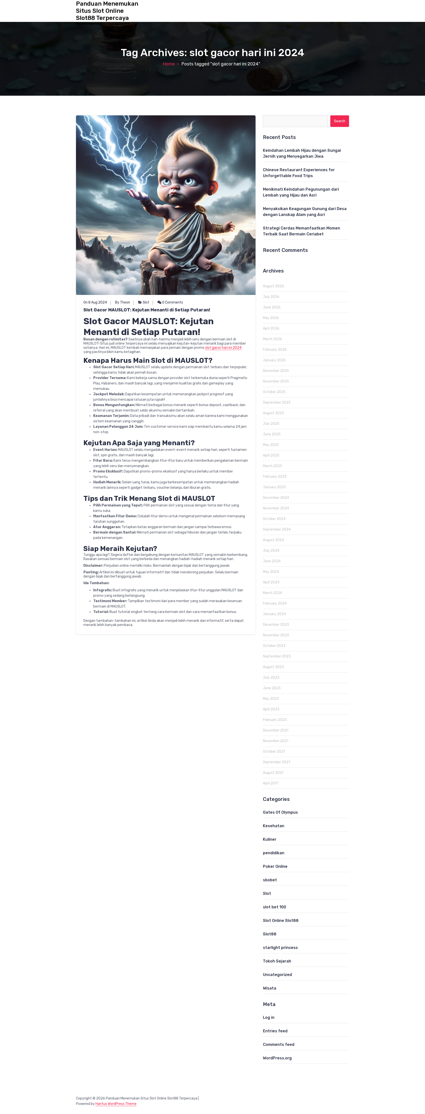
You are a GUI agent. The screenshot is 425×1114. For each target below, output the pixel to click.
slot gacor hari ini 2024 (223, 348)
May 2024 (271, 572)
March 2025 (272, 466)
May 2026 (271, 318)
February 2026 (275, 350)
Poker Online (275, 866)
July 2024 (271, 551)
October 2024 (274, 519)
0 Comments (172, 302)
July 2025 (271, 424)
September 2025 (277, 402)
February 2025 (275, 476)
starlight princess (280, 947)
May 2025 (271, 445)
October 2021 (274, 751)
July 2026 (271, 297)
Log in (268, 1017)
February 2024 (275, 603)
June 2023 (272, 688)
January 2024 (274, 614)
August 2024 (273, 540)
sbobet (270, 880)
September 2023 (277, 656)
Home (169, 64)
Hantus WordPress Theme (116, 1104)
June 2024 (272, 561)
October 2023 (274, 646)
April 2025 (271, 455)
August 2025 (273, 413)
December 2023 (276, 625)
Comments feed (278, 1044)
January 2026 (274, 360)
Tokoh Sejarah (277, 961)
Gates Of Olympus (280, 812)
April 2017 (270, 783)
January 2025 (274, 487)
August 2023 (273, 667)
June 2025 (272, 434)
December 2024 (276, 498)
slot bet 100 (274, 907)
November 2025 (276, 381)
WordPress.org (277, 1058)
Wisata (269, 988)
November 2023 (276, 635)
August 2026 (273, 286)
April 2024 (271, 582)
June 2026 (272, 307)
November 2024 (276, 508)
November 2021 (275, 741)
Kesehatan (273, 826)
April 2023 (271, 709)
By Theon (122, 302)
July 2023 (271, 677)
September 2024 (277, 529)
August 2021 (273, 773)
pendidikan (273, 853)
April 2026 (271, 328)
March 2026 (272, 339)
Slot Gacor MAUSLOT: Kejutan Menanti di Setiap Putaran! (146, 310)
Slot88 (269, 934)
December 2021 (275, 730)
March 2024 (272, 593)
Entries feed (275, 1031)
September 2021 (276, 762)
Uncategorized (277, 974)
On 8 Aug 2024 (95, 302)
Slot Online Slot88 (281, 920)
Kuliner (269, 839)
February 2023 (275, 720)
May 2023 (271, 699)
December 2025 (276, 371)
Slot (146, 302)
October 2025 (274, 392)
